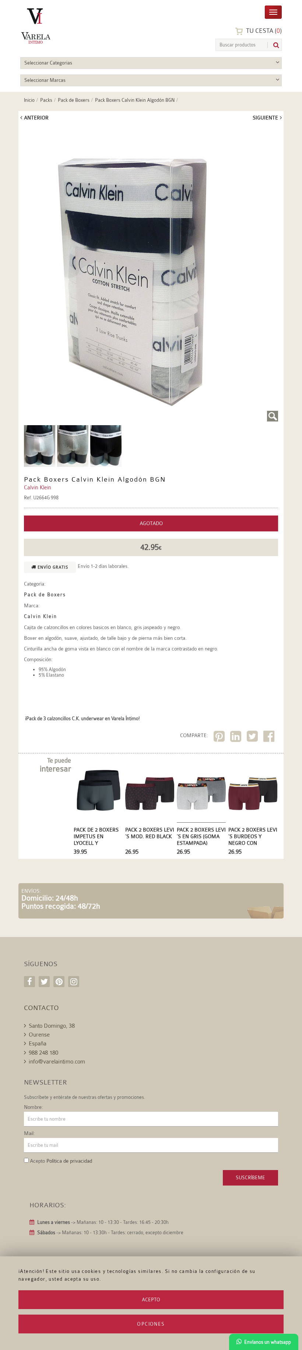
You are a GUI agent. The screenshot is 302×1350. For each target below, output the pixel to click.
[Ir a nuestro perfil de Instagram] (73, 981)
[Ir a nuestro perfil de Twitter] (44, 981)
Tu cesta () (263, 30)
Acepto (151, 1299)
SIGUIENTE (265, 118)
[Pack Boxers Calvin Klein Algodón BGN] (39, 445)
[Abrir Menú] (273, 11)
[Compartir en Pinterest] (220, 738)
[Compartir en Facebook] (269, 738)
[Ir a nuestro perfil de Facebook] (29, 981)
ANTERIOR (36, 118)
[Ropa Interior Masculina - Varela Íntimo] (55, 26)
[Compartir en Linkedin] (236, 738)
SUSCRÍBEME (250, 1177)
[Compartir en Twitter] (253, 738)
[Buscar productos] (273, 45)
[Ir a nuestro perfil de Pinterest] (58, 981)
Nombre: (33, 1107)
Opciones (151, 1324)
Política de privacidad (69, 1161)
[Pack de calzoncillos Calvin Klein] (151, 273)
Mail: (29, 1133)
